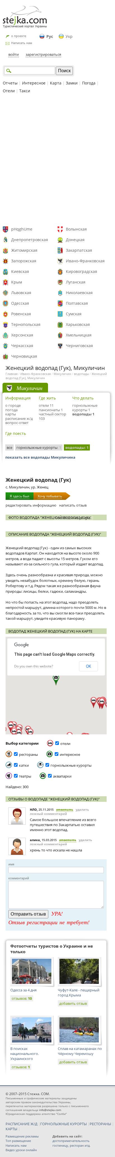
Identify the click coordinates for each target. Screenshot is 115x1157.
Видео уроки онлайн (21, 1150)
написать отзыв (73, 505)
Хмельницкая (79, 335)
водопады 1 (83, 414)
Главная (12, 374)
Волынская (76, 229)
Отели (9, 90)
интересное (70, 754)
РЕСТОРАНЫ (100, 1123)
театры (25, 776)
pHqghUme (21, 229)
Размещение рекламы (22, 1136)
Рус (49, 36)
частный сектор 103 (52, 416)
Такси (24, 90)
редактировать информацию (31, 505)
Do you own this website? (33, 666)
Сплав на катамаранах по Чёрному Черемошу (80, 1051)
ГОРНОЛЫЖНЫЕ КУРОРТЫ (63, 1123)
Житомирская (24, 250)
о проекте (18, 36)
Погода (88, 83)
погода (11, 409)
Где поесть (15, 433)
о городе (13, 405)
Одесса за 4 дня (23, 990)
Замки (72, 83)
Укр (69, 36)
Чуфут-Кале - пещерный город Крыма (78, 992)
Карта (55, 83)
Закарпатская (79, 250)
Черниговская (79, 345)
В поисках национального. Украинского (24, 1053)
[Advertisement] (57, 160)
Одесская (20, 303)
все (9, 447)
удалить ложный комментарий (59, 811)
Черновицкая (24, 356)
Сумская (74, 313)
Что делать (83, 398)
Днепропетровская (29, 239)
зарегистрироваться (43, 54)
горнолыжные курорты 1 (84, 407)
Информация (18, 398)
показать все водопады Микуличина (40, 457)
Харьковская (78, 324)
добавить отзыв (73, 1003)
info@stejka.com (50, 1110)
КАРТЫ (11, 1128)
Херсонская (22, 335)
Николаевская (79, 292)
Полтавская (77, 303)
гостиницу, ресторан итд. (71, 1145)
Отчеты (10, 83)
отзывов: (22, 998)
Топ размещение (18, 1141)
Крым (16, 282)
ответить (64, 809)
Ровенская (21, 313)
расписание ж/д (19, 418)
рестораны (28, 754)
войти (13, 54)
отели (65, 743)
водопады (81, 374)
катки (24, 765)
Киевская (20, 271)
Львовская (21, 292)
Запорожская (23, 260)
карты (10, 414)
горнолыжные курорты (38, 447)
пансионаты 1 (51, 409)
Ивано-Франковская (85, 260)
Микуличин (62, 374)
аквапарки (62, 776)
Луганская (75, 282)
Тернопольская (25, 324)
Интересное (33, 83)
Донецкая (75, 239)
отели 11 (46, 405)
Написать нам (21, 43)
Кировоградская (81, 271)
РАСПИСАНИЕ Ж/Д (21, 1123)
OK (88, 666)
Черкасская (22, 345)
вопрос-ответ (16, 422)
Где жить (47, 398)
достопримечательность (71, 1141)
